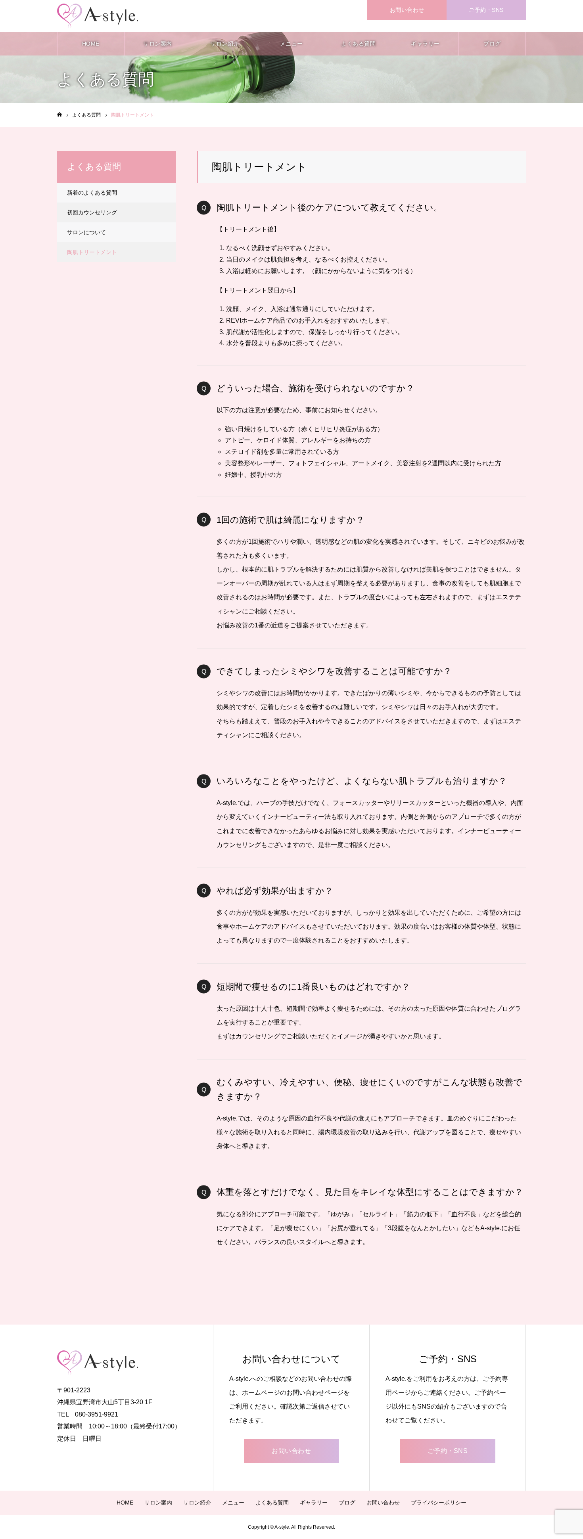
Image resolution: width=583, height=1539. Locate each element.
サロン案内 (157, 43)
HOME (91, 43)
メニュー (291, 43)
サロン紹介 (224, 43)
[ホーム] (59, 114)
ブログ (492, 43)
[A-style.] (97, 16)
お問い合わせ (407, 10)
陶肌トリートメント (92, 252)
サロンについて (86, 232)
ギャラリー (425, 43)
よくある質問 (358, 43)
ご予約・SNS (486, 10)
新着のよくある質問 (92, 192)
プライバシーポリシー (438, 1502)
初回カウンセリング (92, 212)
